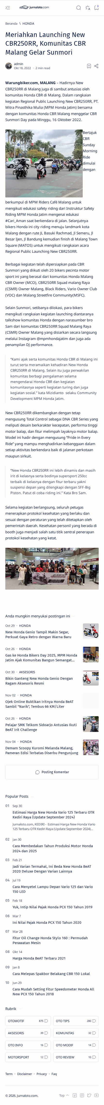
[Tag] (25, 625)
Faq (54, 1074)
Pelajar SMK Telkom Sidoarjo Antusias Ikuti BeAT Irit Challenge (41, 727)
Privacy (42, 1074)
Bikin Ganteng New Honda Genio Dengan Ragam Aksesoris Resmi (39, 681)
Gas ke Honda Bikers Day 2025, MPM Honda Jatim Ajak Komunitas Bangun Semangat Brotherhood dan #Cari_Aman (41, 658)
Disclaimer (24, 1074)
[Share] (96, 66)
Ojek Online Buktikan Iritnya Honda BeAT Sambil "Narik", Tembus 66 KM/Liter (39, 704)
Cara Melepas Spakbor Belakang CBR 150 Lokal (51, 974)
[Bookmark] (96, 8)
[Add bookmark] (89, 66)
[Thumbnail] (91, 631)
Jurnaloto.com (27, 1095)
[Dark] (87, 8)
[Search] (78, 8)
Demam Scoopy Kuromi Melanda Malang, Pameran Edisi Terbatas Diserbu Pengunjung (41, 750)
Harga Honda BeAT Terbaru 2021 (39, 958)
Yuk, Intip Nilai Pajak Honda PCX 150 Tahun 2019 (52, 907)
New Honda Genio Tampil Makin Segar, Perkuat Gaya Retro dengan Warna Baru (38, 634)
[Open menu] (7, 8)
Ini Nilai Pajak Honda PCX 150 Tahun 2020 (47, 922)
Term (9, 1074)
